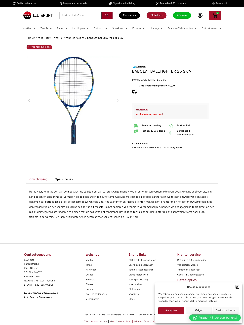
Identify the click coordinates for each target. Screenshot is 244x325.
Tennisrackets (75, 38)
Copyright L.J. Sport (94, 315)
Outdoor (90, 274)
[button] (237, 287)
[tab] (38, 180)
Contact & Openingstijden (190, 274)
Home (31, 38)
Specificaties (64, 179)
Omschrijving (38, 179)
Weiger (199, 310)
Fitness (89, 284)
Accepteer (171, 310)
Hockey (89, 289)
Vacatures (134, 294)
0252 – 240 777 (34, 272)
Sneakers (90, 279)
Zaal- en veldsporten (96, 294)
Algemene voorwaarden (148, 315)
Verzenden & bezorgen (188, 269)
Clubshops (134, 289)
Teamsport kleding (138, 279)
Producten (45, 38)
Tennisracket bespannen (141, 269)
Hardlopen (91, 269)
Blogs (132, 299)
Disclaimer (128, 315)
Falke (146, 321)
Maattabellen (135, 284)
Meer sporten (92, 299)
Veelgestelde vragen (187, 265)
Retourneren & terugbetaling (191, 260)
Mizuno (104, 321)
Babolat (138, 321)
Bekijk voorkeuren (226, 310)
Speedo (120, 321)
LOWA (85, 321)
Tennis (58, 38)
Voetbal (89, 260)
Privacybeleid (114, 315)
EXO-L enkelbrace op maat (142, 260)
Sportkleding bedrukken (141, 265)
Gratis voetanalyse (138, 274)
